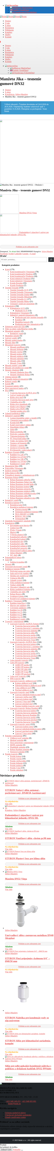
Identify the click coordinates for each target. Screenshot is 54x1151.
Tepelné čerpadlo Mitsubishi (21, 297)
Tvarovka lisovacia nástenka (26, 631)
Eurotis (8, 384)
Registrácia (9, 28)
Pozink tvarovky (11, 754)
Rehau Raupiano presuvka (20, 489)
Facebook (4, 254)
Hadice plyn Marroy (18, 407)
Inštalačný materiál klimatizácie (22, 315)
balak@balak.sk (14, 1103)
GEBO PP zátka (21, 669)
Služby (8, 35)
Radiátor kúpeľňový (18, 603)
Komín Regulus (16, 283)
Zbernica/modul (21, 509)
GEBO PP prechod (22, 674)
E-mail (33, 254)
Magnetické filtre (11, 466)
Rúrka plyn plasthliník (19, 404)
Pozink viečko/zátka (18, 761)
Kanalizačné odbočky (18, 537)
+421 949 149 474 (13, 1101)
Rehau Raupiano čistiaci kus (21, 482)
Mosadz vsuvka (16, 352)
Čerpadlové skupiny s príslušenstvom (20, 475)
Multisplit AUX (21, 310)
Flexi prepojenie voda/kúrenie (22, 743)
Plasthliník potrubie (17, 747)
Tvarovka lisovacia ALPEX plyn (23, 393)
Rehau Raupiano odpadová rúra (22, 498)
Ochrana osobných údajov (15, 1113)
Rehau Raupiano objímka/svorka (23, 493)
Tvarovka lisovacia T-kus (25, 640)
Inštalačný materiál (12, 416)
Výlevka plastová (17, 535)
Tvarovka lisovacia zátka (25, 633)
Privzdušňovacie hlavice (19, 525)
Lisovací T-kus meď (23, 701)
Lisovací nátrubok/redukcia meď (28, 695)
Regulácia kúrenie (12, 503)
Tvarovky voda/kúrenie (14, 621)
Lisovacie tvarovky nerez (20, 724)
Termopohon (20, 519)
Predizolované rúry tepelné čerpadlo (29, 317)
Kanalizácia (9, 523)
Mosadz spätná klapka (14, 340)
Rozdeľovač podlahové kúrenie (22, 599)
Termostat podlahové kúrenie (26, 512)
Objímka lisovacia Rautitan (26, 715)
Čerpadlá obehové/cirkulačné (16, 379)
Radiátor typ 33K (17, 459)
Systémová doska (17, 596)
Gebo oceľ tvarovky (18, 676)
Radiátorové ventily (18, 464)
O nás (7, 23)
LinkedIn (18, 254)
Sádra (12, 429)
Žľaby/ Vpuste (16, 530)
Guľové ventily (11, 338)
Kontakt (8, 37)
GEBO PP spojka (22, 665)
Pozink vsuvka (16, 759)
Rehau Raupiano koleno (19, 487)
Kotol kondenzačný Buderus (21, 274)
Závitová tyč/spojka (18, 448)
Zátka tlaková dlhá (12, 473)
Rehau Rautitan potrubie (19, 749)
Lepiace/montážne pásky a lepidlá (23, 418)
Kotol (7, 269)
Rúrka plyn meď (16, 397)
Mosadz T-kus (15, 363)
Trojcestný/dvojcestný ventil (16, 567)
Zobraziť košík (6, 1150)
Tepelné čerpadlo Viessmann (21, 292)
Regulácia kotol (16, 505)
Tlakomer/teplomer (17, 436)
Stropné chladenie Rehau (20, 375)
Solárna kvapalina (17, 562)
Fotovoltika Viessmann (14, 468)
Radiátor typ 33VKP (18, 461)
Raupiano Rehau (11, 477)
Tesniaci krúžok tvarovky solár (27, 706)
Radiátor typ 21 (16, 612)
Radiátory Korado (12, 452)
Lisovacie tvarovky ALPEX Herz (23, 642)
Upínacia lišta (15, 578)
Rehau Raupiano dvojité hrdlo (22, 484)
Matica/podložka (16, 432)
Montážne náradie (12, 336)
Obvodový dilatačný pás (19, 587)
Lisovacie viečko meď (24, 697)
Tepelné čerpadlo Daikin (20, 294)
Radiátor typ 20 (16, 610)
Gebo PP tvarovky (17, 663)
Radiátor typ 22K (17, 455)
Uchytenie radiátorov (18, 608)
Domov (8, 21)
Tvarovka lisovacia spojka (25, 635)
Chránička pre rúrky (18, 592)
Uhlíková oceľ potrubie (19, 738)
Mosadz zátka (15, 361)
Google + (26, 254)
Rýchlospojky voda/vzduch (21, 450)
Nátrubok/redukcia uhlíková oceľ (28, 685)
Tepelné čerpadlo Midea (19, 301)
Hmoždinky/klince (17, 427)
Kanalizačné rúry (17, 541)
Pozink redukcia (16, 765)
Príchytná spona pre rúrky (20, 571)
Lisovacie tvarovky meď (19, 692)
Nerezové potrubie (17, 752)
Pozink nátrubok (16, 770)
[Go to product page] (29, 782)
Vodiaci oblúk (15, 585)
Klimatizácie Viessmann (19, 313)
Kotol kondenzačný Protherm (21, 276)
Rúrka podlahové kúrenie (20, 589)
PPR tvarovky (15, 679)
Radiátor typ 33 (16, 617)
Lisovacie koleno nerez (24, 727)
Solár (7, 560)
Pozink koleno (15, 756)
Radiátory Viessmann (13, 601)
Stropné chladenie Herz (19, 372)
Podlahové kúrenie (12, 569)
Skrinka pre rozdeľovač (19, 576)
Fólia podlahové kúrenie (19, 583)
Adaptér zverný (16, 580)
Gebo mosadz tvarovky (19, 660)
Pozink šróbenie (16, 763)
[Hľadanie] (51, 259)
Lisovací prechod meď (24, 704)
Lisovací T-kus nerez (23, 733)
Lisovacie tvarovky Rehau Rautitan (24, 708)
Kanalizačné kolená (18, 539)
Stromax (8, 564)
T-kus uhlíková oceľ (23, 688)
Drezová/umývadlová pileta (21, 551)
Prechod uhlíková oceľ (24, 690)
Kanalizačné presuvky (19, 548)
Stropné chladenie (12, 370)
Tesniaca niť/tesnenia (18, 443)
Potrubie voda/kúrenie (13, 736)
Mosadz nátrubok (17, 359)
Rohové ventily (11, 381)
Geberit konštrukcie (13, 413)
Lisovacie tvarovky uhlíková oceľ (23, 681)
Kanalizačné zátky (17, 544)
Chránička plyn (16, 402)
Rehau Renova (16, 594)
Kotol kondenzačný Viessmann (22, 272)
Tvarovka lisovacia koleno (25, 626)
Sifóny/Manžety (47, 251)
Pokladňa (16, 1149)
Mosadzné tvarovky (13, 345)
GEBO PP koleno (22, 667)
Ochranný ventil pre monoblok (22, 304)
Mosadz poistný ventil (13, 365)
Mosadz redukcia (17, 356)
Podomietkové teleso (13, 557)
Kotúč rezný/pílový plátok (20, 425)
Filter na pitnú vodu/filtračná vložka (19, 329)
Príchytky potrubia (17, 434)
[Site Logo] (13, 16)
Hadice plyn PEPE (17, 409)
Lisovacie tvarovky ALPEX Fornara (24, 624)
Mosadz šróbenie (16, 349)
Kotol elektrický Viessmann (21, 281)
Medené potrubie (16, 740)
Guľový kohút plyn (17, 395)
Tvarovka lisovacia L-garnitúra (27, 628)
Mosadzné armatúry (13, 331)
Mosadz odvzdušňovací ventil (17, 368)
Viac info (8, 804)
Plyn (7, 391)
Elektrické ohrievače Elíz (15, 327)
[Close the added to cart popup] (22, 1150)
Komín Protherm (16, 285)
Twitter (11, 254)
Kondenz (18, 320)
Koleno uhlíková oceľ (24, 683)
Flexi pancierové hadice (14, 388)
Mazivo (13, 532)
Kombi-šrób (15, 423)
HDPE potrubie (16, 745)
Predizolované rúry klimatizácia (27, 324)
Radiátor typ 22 (16, 615)
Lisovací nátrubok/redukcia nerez (28, 729)
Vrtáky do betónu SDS (19, 441)
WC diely (14, 555)
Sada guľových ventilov (19, 573)
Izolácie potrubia (11, 471)
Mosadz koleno (16, 354)
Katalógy (8, 32)
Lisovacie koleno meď (24, 699)
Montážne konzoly (22, 322)
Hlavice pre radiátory (18, 605)
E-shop (8, 25)
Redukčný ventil (16, 333)
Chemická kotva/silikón (19, 420)
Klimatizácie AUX (17, 308)
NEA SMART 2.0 (22, 514)
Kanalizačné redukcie (18, 546)
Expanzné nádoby (12, 386)
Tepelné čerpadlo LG (18, 299)
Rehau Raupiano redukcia (20, 491)
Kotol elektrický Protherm (20, 278)
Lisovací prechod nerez (24, 731)
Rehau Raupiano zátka (19, 496)
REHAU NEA (21, 516)
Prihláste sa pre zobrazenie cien (27, 247)
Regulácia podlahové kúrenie (21, 507)
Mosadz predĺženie (17, 347)
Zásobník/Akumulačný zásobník (18, 521)
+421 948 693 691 (28, 1101)
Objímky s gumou (17, 445)
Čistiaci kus (14, 528)
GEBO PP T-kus (21, 672)
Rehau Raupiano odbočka (20, 480)
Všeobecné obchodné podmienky (18, 1115)
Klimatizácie (10, 306)
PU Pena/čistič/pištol (18, 439)
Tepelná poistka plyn (18, 411)
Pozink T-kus (15, 768)
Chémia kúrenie (11, 377)
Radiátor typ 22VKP (18, 457)
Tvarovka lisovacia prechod (26, 637)
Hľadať (3, 256)
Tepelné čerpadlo (12, 288)
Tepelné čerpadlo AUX (19, 290)
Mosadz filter (10, 343)
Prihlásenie (9, 30)
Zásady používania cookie (15, 1117)
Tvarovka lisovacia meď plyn (21, 400)
